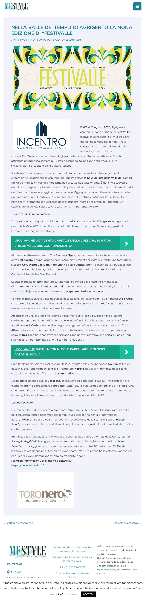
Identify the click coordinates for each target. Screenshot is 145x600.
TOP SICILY (53, 39)
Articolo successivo (127, 523)
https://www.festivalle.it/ (27, 465)
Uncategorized (71, 39)
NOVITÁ (41, 39)
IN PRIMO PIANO (24, 39)
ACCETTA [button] (88, 594)
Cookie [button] (72, 594)
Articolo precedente (18, 523)
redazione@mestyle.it (108, 569)
